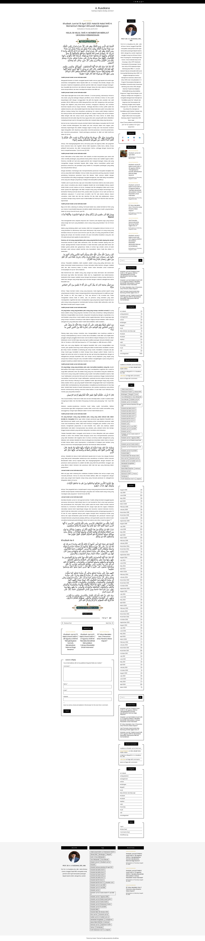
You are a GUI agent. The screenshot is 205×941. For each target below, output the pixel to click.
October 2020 (131, 670)
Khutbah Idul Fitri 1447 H (128, 421)
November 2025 (131, 515)
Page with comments (134, 375)
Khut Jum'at (124, 458)
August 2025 (131, 523)
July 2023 (131, 594)
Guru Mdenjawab (126, 397)
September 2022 (131, 622)
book (131, 328)
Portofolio (131, 345)
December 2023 (131, 580)
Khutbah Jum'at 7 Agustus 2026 (130, 438)
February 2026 (131, 507)
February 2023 (131, 608)
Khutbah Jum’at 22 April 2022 (134, 154)
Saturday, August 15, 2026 (135, 213)
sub (131, 351)
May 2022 (131, 633)
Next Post (108, 623)
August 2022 (131, 625)
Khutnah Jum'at (134, 458)
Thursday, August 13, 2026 (135, 249)
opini (131, 342)
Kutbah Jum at (135, 461)
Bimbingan (124, 394)
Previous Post (68, 623)
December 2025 (131, 512)
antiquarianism (131, 314)
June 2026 (131, 495)
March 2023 (131, 605)
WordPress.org (124, 835)
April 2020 (131, 684)
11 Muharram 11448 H (126, 392)
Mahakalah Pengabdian (127, 463)
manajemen (124, 466)
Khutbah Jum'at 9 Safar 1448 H (130, 444)
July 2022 (131, 628)
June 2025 (131, 529)
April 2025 (131, 535)
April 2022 (131, 636)
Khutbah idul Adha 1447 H (128, 416)
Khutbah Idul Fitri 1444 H (128, 418)
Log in (121, 826)
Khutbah (131, 334)
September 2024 (131, 554)
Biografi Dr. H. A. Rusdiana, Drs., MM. (130, 372)
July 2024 (131, 560)
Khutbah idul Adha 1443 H (128, 408)
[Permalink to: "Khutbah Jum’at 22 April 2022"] (123, 153)
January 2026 (131, 509)
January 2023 (131, 611)
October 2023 (131, 585)
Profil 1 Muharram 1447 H (128, 479)
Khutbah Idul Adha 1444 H (128, 411)
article (131, 320)
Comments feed (125, 832)
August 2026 (131, 490)
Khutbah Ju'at (125, 424)
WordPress (116, 938)
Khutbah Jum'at (87, 614)
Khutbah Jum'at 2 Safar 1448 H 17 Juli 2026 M (130, 434)
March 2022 (131, 639)
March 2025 (131, 538)
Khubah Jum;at (134, 399)
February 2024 (131, 574)
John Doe (122, 375)
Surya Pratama (124, 367)
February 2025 (131, 540)
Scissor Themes (96, 938)
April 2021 (131, 664)
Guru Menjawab (137, 397)
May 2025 (131, 532)
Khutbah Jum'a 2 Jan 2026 (128, 426)
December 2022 (131, 614)
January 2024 (131, 577)
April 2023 (131, 602)
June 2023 (131, 597)
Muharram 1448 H (126, 473)
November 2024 (131, 549)
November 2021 (131, 650)
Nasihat (131, 339)
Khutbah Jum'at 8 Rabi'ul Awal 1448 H (131, 441)
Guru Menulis (125, 399)
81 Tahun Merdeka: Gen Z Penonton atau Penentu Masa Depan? (104, 637)
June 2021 (131, 659)
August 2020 (131, 673)
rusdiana (81, 29)
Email (65, 690)
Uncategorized (87, 21)
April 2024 (131, 569)
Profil (131, 348)
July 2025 (131, 526)
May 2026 (131, 498)
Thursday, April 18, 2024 (92, 29)
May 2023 (131, 600)
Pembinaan (124, 476)
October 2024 (131, 552)
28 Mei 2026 (137, 392)
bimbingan (131, 322)
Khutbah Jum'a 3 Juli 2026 (128, 429)
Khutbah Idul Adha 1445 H (128, 413)
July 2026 (131, 492)
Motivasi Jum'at (125, 471)
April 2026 (131, 501)
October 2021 (131, 653)
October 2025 (131, 518)
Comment (66, 666)
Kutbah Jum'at (125, 461)
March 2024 (131, 571)
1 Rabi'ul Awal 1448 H (126, 389)
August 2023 (131, 591)
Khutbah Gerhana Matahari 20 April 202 (131, 405)
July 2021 (131, 656)
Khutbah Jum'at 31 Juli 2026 (129, 451)
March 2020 (131, 687)
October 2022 (131, 619)
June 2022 (131, 631)
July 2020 (131, 676)
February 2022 (131, 642)
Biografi (131, 325)
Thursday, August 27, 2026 (135, 178)
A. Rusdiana (102, 8)
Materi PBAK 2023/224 (127, 468)
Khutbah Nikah (125, 453)
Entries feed (123, 829)
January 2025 (131, 543)
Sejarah (139, 479)
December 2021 (131, 648)
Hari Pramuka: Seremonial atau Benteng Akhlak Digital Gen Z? (134, 223)
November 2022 (131, 617)
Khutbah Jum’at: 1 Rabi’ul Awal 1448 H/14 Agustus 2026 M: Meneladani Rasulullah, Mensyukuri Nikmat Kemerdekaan (135, 241)
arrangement (131, 317)
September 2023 (131, 588)
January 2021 (131, 667)
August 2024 (131, 557)
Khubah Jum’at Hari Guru (134, 364)
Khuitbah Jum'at (126, 402)
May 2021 (131, 662)
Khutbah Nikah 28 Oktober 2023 (130, 456)
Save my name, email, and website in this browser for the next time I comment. (85, 705)
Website (65, 696)
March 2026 (131, 504)
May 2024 (131, 566)
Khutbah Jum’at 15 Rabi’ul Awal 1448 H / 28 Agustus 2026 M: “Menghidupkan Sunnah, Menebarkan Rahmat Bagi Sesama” (70, 642)
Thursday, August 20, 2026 (135, 198)
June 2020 (131, 679)
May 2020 (131, 681)
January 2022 (131, 645)
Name (65, 684)
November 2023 (131, 583)
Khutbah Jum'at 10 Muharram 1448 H (131, 447)
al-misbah (131, 311)
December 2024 (131, 546)
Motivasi (137, 468)
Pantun (135, 473)
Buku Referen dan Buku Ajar (131, 331)
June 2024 (131, 563)
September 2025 (131, 521)
